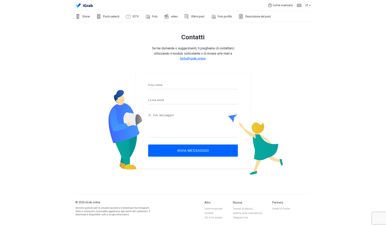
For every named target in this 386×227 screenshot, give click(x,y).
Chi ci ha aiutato (213, 217)
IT (307, 5)
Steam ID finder (281, 208)
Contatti (209, 213)
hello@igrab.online (193, 58)
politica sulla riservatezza (247, 213)
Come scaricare (283, 5)
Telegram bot (240, 217)
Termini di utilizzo (243, 208)
